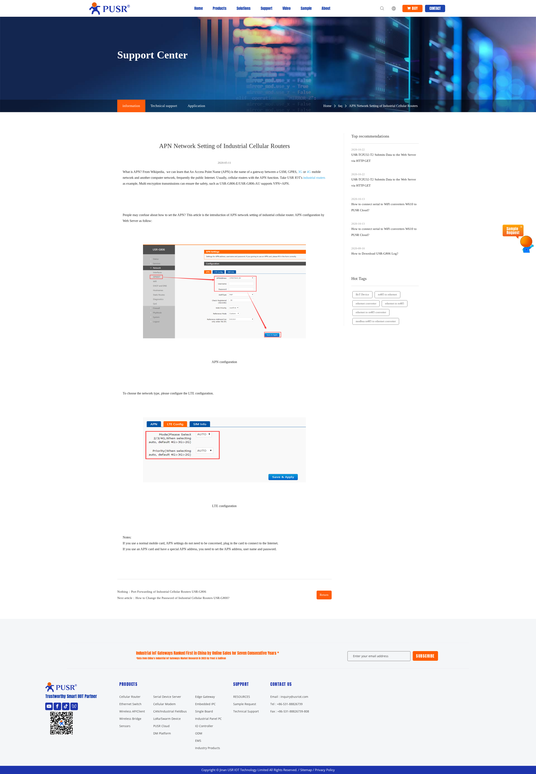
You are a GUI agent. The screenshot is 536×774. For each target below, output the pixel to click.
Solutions (244, 8)
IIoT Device (362, 294)
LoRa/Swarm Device (167, 719)
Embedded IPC (205, 704)
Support (266, 8)
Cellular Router (129, 697)
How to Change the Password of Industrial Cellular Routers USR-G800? (182, 598)
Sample (306, 8)
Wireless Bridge (130, 719)
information (131, 106)
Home (198, 8)
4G (309, 172)
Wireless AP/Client (132, 711)
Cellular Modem (164, 704)
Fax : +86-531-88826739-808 (289, 711)
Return (324, 594)
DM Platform (162, 733)
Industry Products (207, 748)
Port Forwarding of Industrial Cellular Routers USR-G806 (168, 591)
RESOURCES (241, 697)
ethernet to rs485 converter (371, 312)
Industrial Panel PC (208, 719)
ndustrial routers (314, 177)
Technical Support (246, 711)
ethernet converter (366, 303)
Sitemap (306, 769)
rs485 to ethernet (387, 294)
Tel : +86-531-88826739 (286, 704)
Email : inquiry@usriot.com (289, 697)
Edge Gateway (205, 697)
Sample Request (244, 704)
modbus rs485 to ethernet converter (376, 321)
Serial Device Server (167, 697)
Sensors (124, 726)
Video (286, 8)
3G (300, 172)
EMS (198, 741)
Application (196, 106)
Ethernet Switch (130, 704)
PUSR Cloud (161, 726)
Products (220, 8)
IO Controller (204, 726)
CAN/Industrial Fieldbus (170, 711)
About (326, 8)
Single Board (204, 711)
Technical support (164, 106)
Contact (435, 8)
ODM (198, 733)
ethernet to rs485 (394, 303)
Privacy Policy (325, 769)
